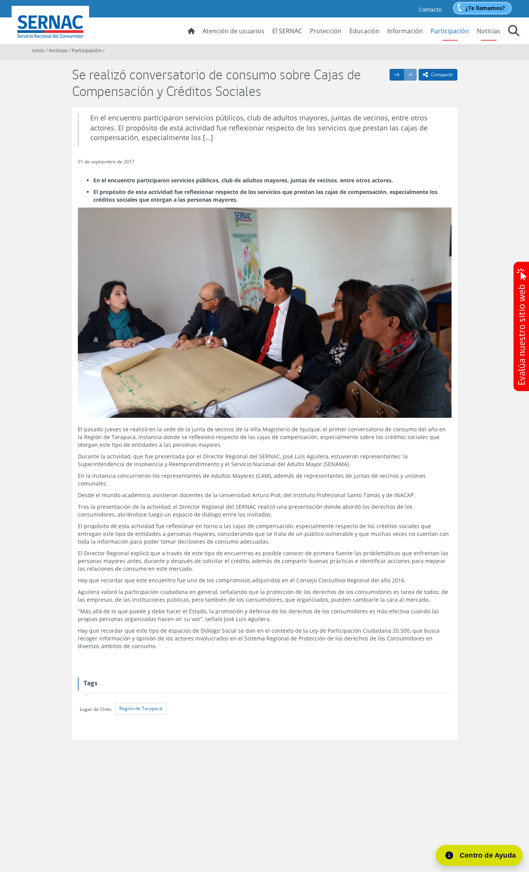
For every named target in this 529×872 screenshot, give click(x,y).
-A (412, 74)
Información (405, 31)
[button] (513, 31)
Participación (450, 31)
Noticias (488, 31)
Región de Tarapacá (140, 708)
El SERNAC (287, 31)
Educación (364, 31)
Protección (326, 31)
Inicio (38, 50)
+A (399, 74)
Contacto (430, 9)
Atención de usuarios (233, 31)
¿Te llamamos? (485, 8)
